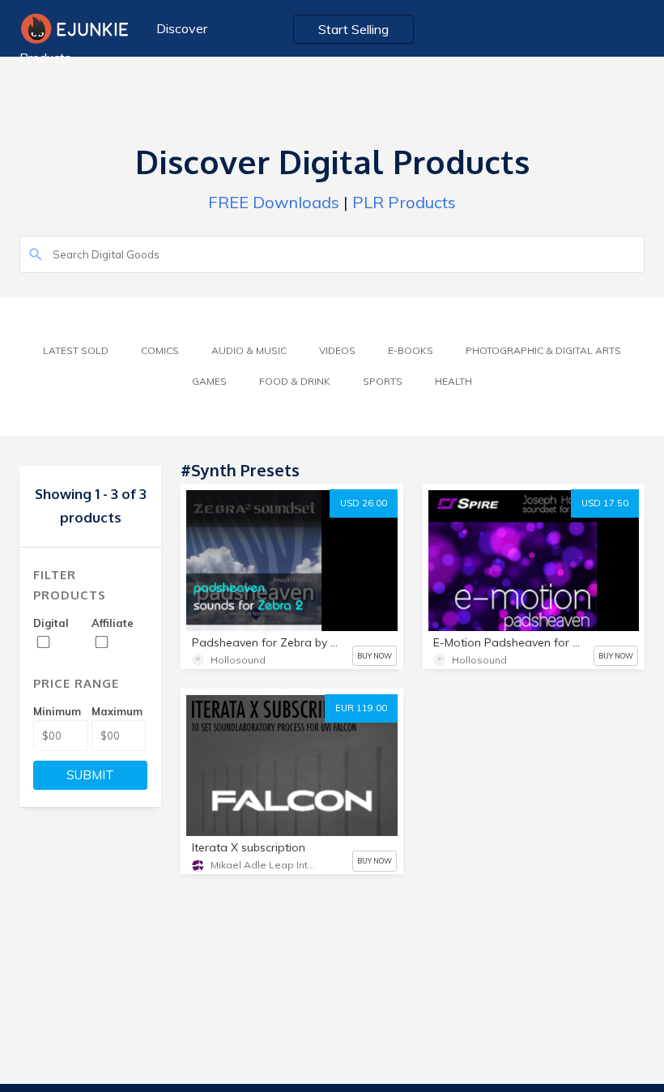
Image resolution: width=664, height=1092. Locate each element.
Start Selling (353, 29)
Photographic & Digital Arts (543, 350)
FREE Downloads (273, 202)
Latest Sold (76, 350)
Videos (337, 350)
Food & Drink (294, 381)
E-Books (410, 350)
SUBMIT (90, 775)
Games (209, 381)
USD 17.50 (604, 503)
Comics (160, 350)
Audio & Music (249, 350)
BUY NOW (374, 655)
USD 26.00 (363, 503)
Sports (382, 381)
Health (453, 381)
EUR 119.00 (361, 708)
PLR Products (404, 202)
